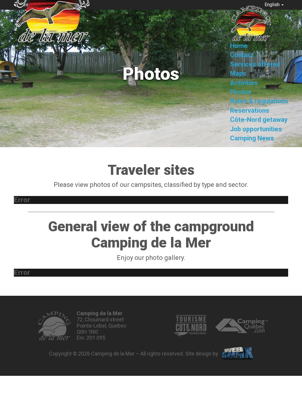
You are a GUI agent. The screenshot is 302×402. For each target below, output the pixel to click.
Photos (240, 92)
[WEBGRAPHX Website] (238, 354)
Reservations (249, 110)
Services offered (255, 64)
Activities (244, 83)
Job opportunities (256, 129)
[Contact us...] (54, 325)
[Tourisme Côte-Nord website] (190, 326)
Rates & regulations (259, 101)
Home (239, 45)
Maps (238, 73)
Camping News (252, 138)
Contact (242, 55)
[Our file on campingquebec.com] (242, 325)
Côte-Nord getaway (259, 120)
